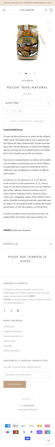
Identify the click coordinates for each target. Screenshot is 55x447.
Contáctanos (9, 326)
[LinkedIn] (18, 310)
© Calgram (27, 405)
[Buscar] (46, 10)
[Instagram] (11, 310)
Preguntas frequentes (13, 331)
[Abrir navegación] (4, 10)
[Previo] (20, 73)
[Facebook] (5, 310)
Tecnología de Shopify (27, 409)
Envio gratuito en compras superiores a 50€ (27, 3)
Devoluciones (9, 340)
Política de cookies (12, 350)
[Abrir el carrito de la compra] (51, 10)
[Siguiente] (34, 73)
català (26, 399)
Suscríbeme (15, 384)
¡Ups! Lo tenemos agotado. (27, 121)
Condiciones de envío (13, 336)
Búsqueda (8, 345)
